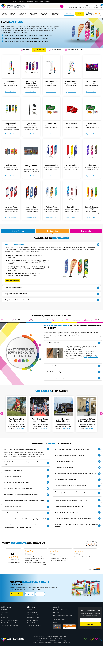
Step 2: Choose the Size (13, 287)
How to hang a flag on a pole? (64, 467)
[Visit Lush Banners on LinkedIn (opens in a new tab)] (85, 639)
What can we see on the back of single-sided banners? (21, 494)
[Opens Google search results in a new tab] (57, 626)
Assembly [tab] (89, 320)
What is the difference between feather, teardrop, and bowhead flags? (24, 463)
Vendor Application (32, 620)
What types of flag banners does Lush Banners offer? (20, 449)
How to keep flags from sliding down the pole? (69, 506)
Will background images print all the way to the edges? (72, 449)
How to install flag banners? (12, 476)
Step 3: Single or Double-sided (16, 294)
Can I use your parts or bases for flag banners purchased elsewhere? (73, 493)
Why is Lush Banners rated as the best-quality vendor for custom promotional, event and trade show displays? (24, 526)
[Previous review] (4, 557)
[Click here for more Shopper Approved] (93, 569)
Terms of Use (66, 642)
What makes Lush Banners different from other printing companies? (25, 519)
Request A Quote (32, 612)
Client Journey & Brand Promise (42, 642)
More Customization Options (55, 372)
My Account (4, 617)
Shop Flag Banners (12, 280)
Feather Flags (13, 255)
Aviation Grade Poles (53, 342)
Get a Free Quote (16, 594)
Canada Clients (31, 623)
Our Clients (56, 612)
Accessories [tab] (45, 320)
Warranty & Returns (33, 617)
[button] (5, 13)
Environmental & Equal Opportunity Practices (63, 616)
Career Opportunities (59, 619)
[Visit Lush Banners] (12, 639)
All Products (4, 609)
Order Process (18, 231)
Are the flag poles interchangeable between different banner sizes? (76, 473)
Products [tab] (26, 49)
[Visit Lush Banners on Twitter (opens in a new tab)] (100, 639)
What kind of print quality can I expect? (67, 512)
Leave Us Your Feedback (34, 625)
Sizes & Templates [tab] (20, 320)
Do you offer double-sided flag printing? (16, 482)
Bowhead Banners (15, 260)
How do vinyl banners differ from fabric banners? (70, 485)
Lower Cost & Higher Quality (55, 378)
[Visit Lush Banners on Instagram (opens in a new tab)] (92, 639)
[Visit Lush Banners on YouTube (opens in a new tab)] (89, 639)
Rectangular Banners (16, 273)
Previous (1, 413)
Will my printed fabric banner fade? (66, 479)
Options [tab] (33, 320)
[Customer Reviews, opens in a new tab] (93, 13)
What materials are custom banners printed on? (70, 455)
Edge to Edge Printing (53, 365)
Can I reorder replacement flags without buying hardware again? (24, 500)
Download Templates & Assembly (11, 623)
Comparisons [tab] (59, 320)
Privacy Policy (57, 642)
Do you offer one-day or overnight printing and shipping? (73, 518)
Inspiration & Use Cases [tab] (75, 49)
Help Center (4, 612)
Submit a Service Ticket (34, 615)
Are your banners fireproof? (12, 506)
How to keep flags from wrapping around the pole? (71, 500)
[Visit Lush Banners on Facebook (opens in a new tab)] (96, 639)
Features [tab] (6, 320)
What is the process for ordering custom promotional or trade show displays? (76, 525)
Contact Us (40, 594)
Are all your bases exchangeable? (14, 513)
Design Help (86, 231)
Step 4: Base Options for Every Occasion (20, 300)
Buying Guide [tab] (40, 49)
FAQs (2, 615)
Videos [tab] (100, 320)
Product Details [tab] (56, 49)
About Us (56, 607)
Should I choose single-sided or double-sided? (18, 488)
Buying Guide (52, 231)
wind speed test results (91, 357)
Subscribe (90, 624)
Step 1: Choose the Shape (14, 244)
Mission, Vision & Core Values (61, 610)
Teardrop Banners (15, 267)
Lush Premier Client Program (9, 625)
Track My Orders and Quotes (9, 620)
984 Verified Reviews (13, 559)
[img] (13, 557)
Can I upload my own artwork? (13, 470)
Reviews (55, 622)
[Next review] (99, 557)
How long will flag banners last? (65, 461)
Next (101, 413)
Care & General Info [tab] (75, 320)
